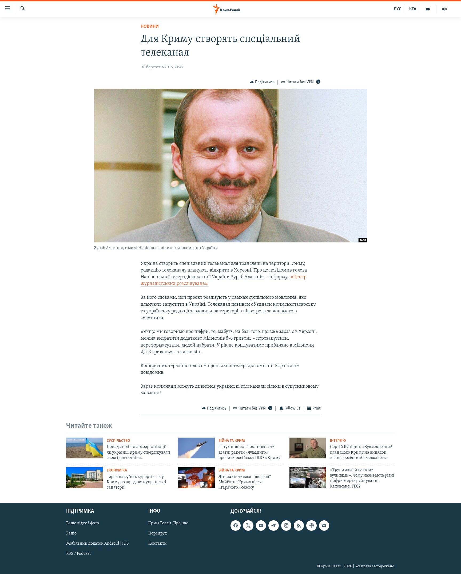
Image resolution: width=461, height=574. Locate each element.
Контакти (157, 543)
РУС (397, 9)
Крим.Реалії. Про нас (168, 523)
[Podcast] (311, 525)
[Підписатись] (324, 525)
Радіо (71, 533)
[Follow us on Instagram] (286, 525)
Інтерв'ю (338, 441)
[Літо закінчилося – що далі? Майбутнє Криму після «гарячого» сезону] (196, 477)
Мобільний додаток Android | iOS (97, 543)
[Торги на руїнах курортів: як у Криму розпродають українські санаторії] (84, 477)
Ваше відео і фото (82, 523)
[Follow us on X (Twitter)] (248, 525)
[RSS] (299, 525)
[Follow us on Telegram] (273, 525)
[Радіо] (444, 9)
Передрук (157, 533)
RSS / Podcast (78, 554)
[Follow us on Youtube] (261, 525)
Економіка (117, 471)
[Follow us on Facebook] (235, 525)
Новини (150, 26)
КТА (412, 9)
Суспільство (118, 441)
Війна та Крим (231, 441)
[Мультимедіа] (428, 9)
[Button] (262, 82)
